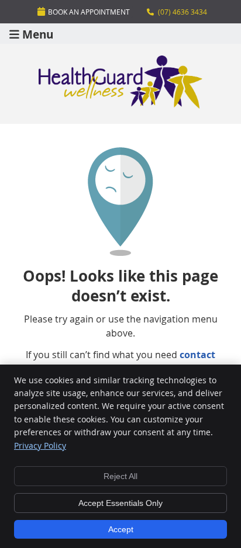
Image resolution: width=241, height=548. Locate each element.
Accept (120, 529)
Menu (37, 33)
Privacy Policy (40, 445)
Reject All (120, 476)
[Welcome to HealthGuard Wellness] (120, 105)
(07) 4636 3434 (182, 11)
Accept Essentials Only (120, 503)
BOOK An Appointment (89, 11)
